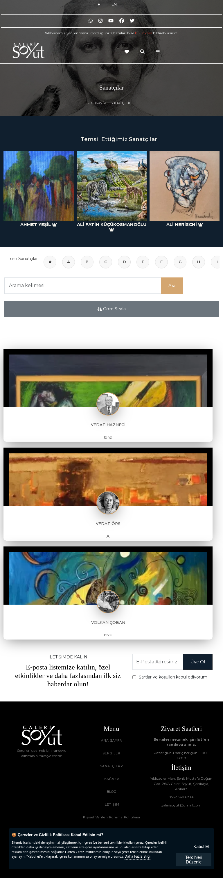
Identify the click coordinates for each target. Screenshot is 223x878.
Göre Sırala (114, 308)
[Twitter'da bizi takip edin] (132, 21)
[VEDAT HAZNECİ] (108, 378)
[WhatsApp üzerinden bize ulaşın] (91, 21)
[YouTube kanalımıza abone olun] (111, 21)
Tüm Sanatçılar (23, 258)
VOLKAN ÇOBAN (108, 622)
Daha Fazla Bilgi (137, 856)
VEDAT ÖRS (108, 523)
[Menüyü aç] (159, 51)
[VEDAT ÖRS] (108, 477)
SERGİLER (111, 753)
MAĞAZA (111, 779)
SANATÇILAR (111, 766)
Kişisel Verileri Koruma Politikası (111, 817)
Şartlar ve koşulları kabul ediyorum (173, 677)
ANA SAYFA (111, 740)
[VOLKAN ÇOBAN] (108, 575)
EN (114, 4)
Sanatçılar (121, 102)
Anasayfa (97, 102)
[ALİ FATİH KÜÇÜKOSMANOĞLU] (39, 186)
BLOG (111, 792)
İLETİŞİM (111, 804)
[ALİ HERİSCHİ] (112, 186)
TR (98, 4)
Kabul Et (201, 846)
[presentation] (11, 186)
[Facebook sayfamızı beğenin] (121, 21)
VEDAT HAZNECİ (108, 424)
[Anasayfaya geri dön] (28, 50)
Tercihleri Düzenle (193, 859)
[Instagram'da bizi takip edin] (100, 21)
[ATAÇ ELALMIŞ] (185, 186)
